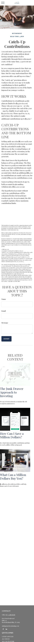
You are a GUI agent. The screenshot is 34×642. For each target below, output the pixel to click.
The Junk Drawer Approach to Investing (11, 392)
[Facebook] (3, 629)
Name (3, 299)
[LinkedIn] (6, 629)
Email (3, 311)
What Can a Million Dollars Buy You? (13, 476)
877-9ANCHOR (10, 615)
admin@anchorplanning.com (10, 626)
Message (4, 323)
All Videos (5, 639)
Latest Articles (7, 636)
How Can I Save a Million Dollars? (12, 435)
